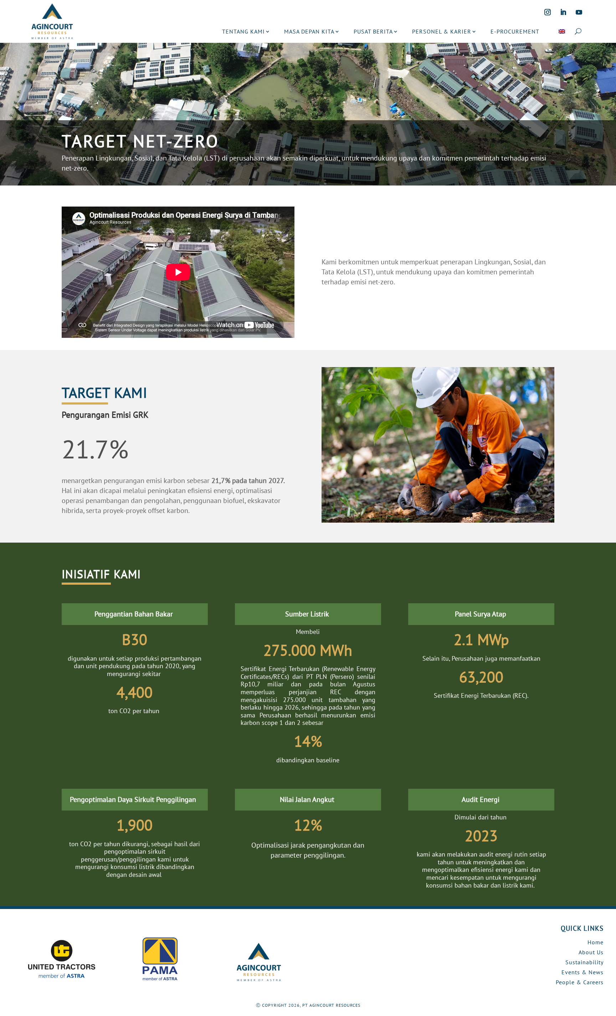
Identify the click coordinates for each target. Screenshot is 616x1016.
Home (595, 942)
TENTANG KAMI (243, 31)
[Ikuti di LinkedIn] (563, 12)
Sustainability (584, 962)
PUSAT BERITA (373, 31)
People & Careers (580, 982)
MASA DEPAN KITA (309, 31)
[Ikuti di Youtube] (579, 12)
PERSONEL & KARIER (441, 31)
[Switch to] (562, 31)
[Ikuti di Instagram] (547, 12)
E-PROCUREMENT (515, 31)
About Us (591, 952)
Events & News (582, 972)
